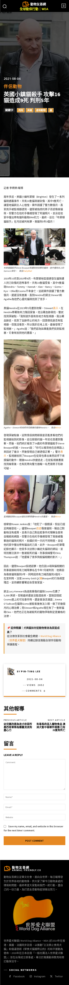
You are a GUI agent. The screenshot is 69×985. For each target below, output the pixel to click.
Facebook (19, 976)
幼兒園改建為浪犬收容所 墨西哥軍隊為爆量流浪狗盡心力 (18, 727)
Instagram (39, 976)
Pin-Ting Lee (30, 671)
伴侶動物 (13, 86)
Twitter (59, 976)
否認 (38, 528)
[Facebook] (10, 976)
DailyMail (27, 271)
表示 (55, 308)
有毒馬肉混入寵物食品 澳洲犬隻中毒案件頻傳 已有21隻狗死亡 (50, 727)
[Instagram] (30, 976)
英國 (29, 110)
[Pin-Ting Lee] (12, 671)
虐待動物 (41, 110)
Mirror (58, 427)
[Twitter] (51, 976)
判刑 (20, 110)
